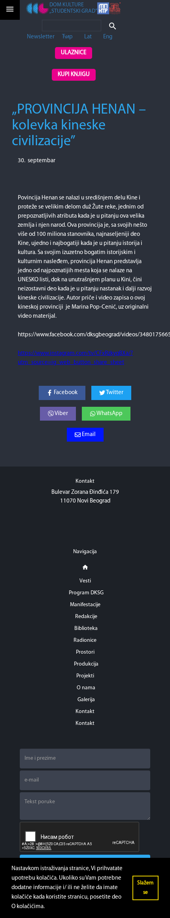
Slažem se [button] (145, 887)
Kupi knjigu (74, 75)
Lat (88, 37)
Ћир (67, 37)
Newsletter (41, 37)
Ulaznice (73, 53)
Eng (107, 37)
